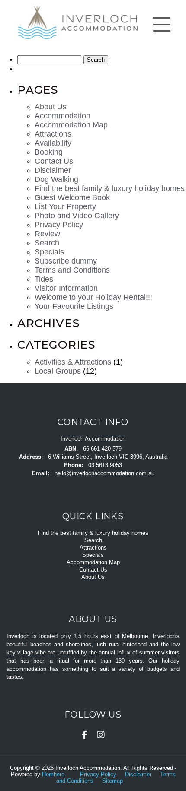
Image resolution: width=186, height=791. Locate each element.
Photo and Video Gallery (77, 215)
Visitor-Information (66, 288)
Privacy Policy (59, 224)
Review (47, 233)
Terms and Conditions (72, 270)
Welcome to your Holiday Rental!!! (93, 297)
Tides (44, 279)
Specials (49, 252)
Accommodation (62, 115)
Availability (53, 143)
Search (47, 242)
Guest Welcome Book (72, 197)
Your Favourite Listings (74, 306)
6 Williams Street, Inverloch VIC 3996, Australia (107, 457)
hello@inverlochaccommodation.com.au (104, 473)
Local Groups (58, 371)
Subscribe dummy (66, 261)
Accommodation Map (71, 125)
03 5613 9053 (105, 465)
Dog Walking (56, 179)
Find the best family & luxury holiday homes (110, 188)
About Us (51, 106)
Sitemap (113, 781)
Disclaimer (53, 170)
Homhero (53, 774)
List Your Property (65, 206)
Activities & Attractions (73, 362)
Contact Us (54, 161)
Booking (49, 152)
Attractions (53, 134)
